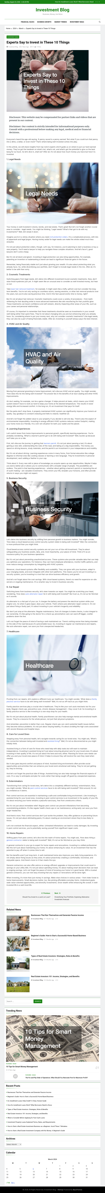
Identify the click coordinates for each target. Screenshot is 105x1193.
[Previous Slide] (96, 2)
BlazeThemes (77, 1190)
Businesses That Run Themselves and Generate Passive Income (74, 2)
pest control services (39, 788)
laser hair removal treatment (22, 289)
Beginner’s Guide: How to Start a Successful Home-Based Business (58, 936)
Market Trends (60, 22)
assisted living (53, 741)
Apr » (13, 1183)
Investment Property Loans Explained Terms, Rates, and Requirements (31, 1122)
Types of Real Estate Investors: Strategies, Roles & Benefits (55, 956)
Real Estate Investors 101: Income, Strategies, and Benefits (55, 976)
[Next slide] (99, 2)
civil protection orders (59, 237)
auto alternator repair (34, 594)
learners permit (50, 443)
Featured (9, 1064)
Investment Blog (52, 10)
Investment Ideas (77, 22)
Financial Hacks (27, 22)
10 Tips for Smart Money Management (22, 1067)
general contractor (14, 840)
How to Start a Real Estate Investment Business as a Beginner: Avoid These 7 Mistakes (37, 1126)
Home (14, 1064)
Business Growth (44, 22)
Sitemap (60, 1190)
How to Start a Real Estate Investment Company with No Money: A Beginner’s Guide (36, 1131)
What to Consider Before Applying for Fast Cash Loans (26, 1118)
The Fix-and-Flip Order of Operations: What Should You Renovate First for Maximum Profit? (56, 1078)
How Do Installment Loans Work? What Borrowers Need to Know (29, 1105)
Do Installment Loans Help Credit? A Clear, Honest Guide (26, 1101)
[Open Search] (99, 22)
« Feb (8, 1183)
